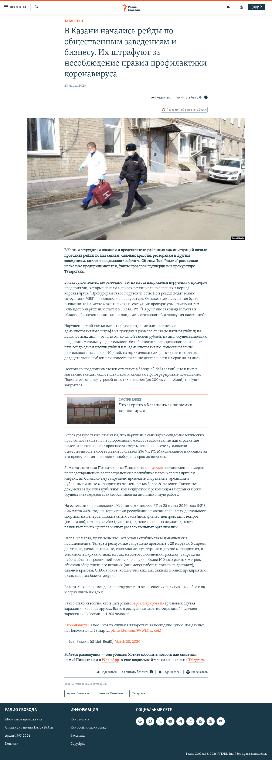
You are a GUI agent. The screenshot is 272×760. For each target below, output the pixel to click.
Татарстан (73, 21)
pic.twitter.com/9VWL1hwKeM (136, 631)
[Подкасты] (211, 721)
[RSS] (200, 721)
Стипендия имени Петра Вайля (29, 727)
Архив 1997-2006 (17, 735)
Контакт (11, 744)
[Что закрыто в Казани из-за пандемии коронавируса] (91, 410)
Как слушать (80, 719)
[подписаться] (221, 721)
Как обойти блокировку (88, 727)
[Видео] (228, 7)
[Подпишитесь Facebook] (150, 721)
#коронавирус (76, 625)
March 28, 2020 (127, 642)
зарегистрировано (148, 604)
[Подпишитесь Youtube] (170, 721)
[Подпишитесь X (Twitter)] (160, 721)
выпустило (154, 468)
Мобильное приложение (23, 719)
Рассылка (78, 735)
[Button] (161, 97)
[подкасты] (241, 7)
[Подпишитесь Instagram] (190, 721)
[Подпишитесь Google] (140, 721)
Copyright (78, 744)
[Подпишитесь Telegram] (180, 721)
